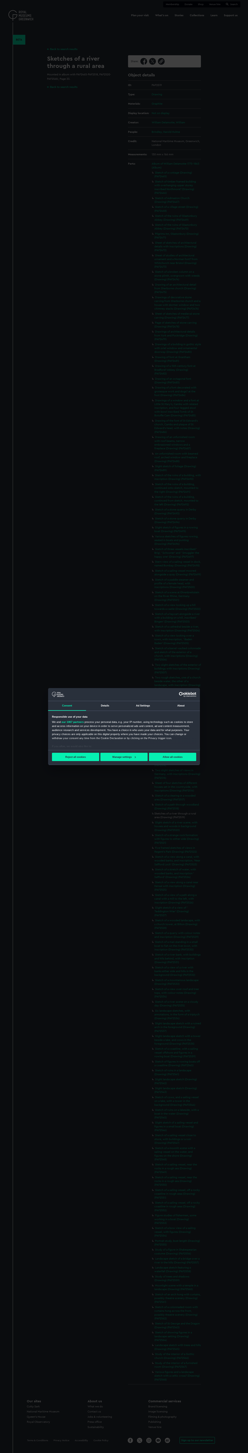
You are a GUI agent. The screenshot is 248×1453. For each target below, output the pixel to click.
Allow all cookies (173, 756)
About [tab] (181, 705)
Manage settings (122, 756)
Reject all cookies (75, 756)
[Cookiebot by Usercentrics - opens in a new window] (181, 694)
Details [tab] (105, 705)
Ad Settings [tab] (143, 705)
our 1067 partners (73, 722)
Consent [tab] (67, 705)
